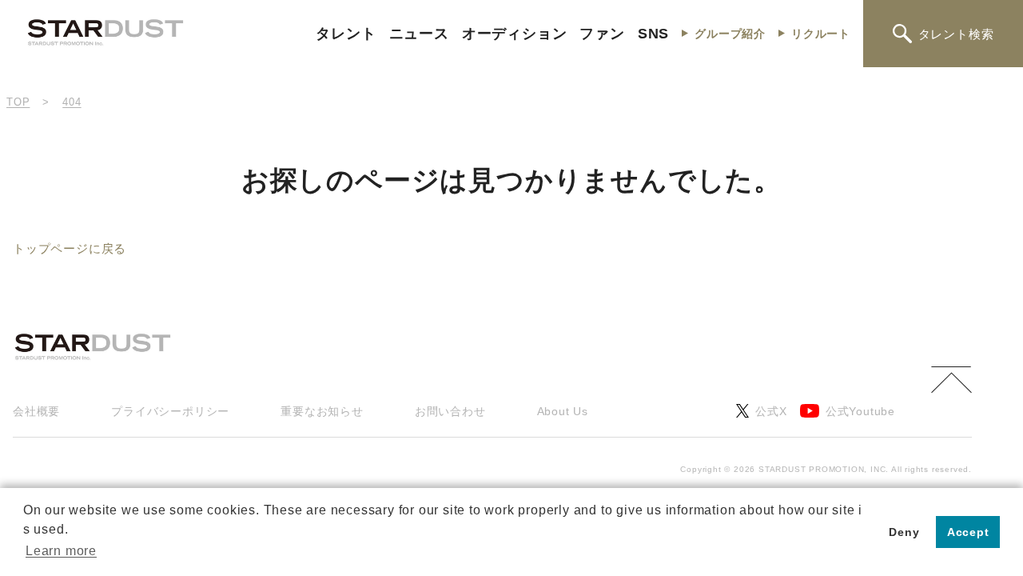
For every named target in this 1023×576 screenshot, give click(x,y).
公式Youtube (860, 411)
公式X (770, 411)
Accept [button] (968, 532)
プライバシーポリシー (170, 411)
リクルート (820, 33)
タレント (346, 33)
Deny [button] (904, 532)
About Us (562, 411)
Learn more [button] (61, 551)
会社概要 (36, 411)
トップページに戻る (69, 248)
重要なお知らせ (322, 411)
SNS (653, 33)
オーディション (514, 33)
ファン (601, 33)
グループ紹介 (730, 33)
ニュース (419, 33)
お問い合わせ (450, 411)
